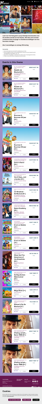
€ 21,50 (24, 184)
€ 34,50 (24, 95)
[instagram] (37, 381)
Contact (28, 1)
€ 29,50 (24, 200)
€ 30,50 (24, 284)
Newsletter (34, 386)
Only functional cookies (14, 399)
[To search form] (41, 1)
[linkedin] (35, 381)
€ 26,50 (24, 125)
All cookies (36, 399)
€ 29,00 (24, 232)
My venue (37, 1)
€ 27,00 (24, 296)
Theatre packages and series (8, 25)
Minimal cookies (26, 399)
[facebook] (33, 381)
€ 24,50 (24, 170)
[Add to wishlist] (20, 78)
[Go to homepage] (4, 3)
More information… (10, 396)
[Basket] (32, 1)
